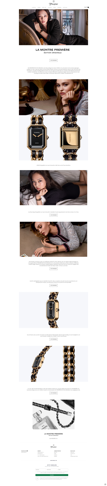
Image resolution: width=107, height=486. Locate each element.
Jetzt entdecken (53, 60)
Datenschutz (72, 453)
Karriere (55, 456)
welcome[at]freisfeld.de (44, 456)
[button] (85, 7)
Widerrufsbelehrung (74, 456)
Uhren (55, 453)
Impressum (72, 452)
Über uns (55, 452)
